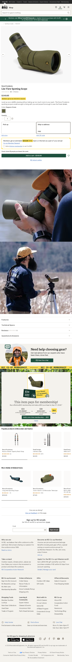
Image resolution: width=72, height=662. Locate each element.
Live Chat (59, 622)
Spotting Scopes (9, 23)
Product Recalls (33, 655)
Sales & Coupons (60, 581)
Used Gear (5, 608)
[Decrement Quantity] (3, 118)
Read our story (7, 550)
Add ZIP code (40, 135)
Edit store (5, 135)
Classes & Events (25, 605)
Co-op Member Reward (11, 143)
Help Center (9, 622)
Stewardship (58, 614)
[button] (36, 54)
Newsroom (58, 608)
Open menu (68, 7)
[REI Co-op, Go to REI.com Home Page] (5, 7)
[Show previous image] (3, 54)
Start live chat (43, 360)
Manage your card (49, 569)
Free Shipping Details (61, 584)
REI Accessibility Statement (36, 658)
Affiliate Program (42, 608)
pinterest (54, 638)
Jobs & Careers (42, 600)
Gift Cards (40, 584)
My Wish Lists (6, 586)
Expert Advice (24, 602)
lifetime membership (15, 146)
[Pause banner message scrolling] (66, 19)
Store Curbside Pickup (27, 589)
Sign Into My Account (9, 581)
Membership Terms (63, 655)
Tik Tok (44, 638)
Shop (11, 7)
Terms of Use (12, 652)
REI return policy (36, 160)
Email (14, 526)
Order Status (23, 581)
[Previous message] (5, 19)
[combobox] (36, 13)
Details (48, 522)
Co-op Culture (42, 603)
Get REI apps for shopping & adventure (21, 636)
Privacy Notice (42, 652)
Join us (40, 555)
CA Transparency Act (47, 655)
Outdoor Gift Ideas (43, 581)
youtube (58, 638)
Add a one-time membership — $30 (36, 417)
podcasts (63, 638)
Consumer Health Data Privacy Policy (14, 655)
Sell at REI (40, 606)
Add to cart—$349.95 (34, 155)
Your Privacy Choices (28, 652)
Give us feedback (31, 513)
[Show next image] (68, 54)
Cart (64, 7)
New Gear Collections (9, 605)
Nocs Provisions (7, 86)
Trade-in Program (7, 611)
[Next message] (64, 19)
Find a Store (35, 622)
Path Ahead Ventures (26, 611)
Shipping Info (24, 592)
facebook (49, 638)
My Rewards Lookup (9, 584)
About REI (57, 600)
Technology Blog (60, 611)
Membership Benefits (9, 589)
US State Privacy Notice (57, 652)
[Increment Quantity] (12, 118)
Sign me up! (54, 530)
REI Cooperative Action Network (13, 569)
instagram (40, 638)
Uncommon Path (25, 608)
